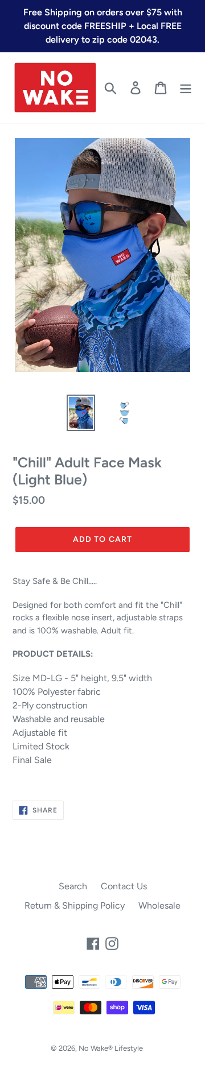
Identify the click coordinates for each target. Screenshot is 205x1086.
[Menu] (185, 88)
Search (73, 886)
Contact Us (124, 886)
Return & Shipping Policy (74, 905)
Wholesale (159, 905)
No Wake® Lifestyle (111, 1048)
